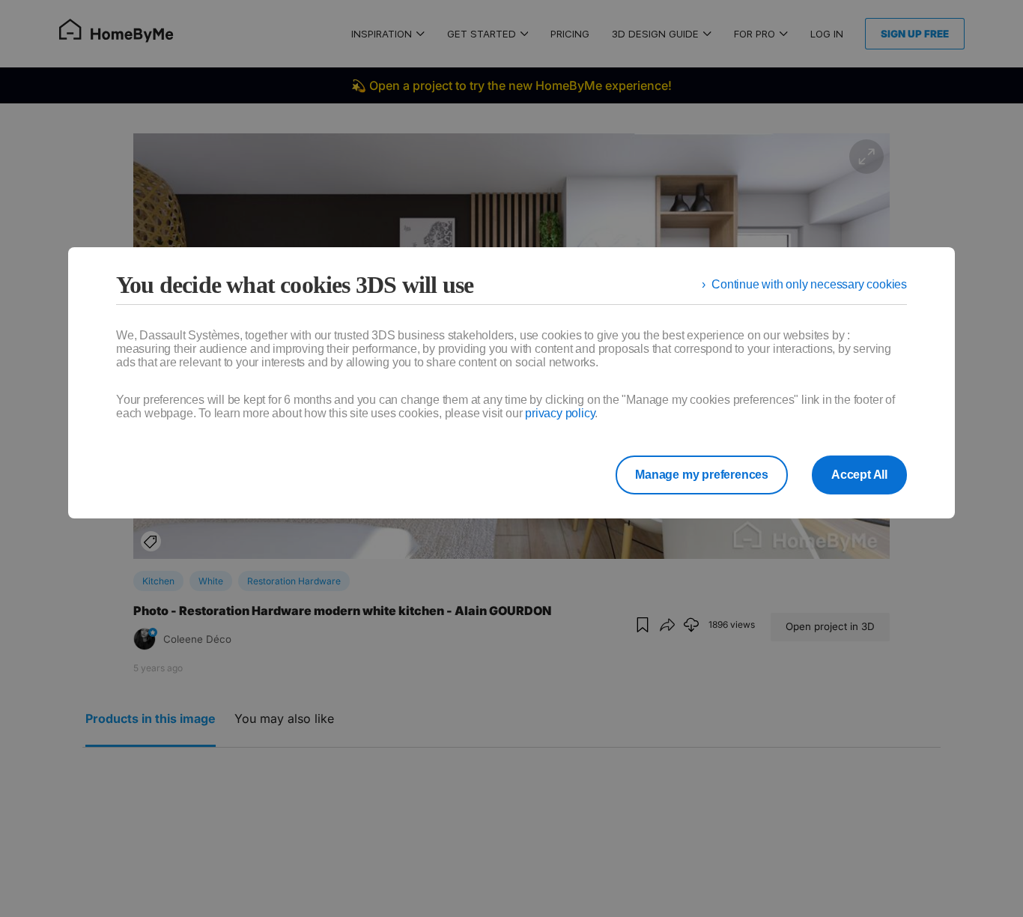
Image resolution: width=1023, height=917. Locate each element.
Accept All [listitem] (859, 474)
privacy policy (560, 413)
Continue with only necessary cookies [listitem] (809, 284)
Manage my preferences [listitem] (701, 474)
